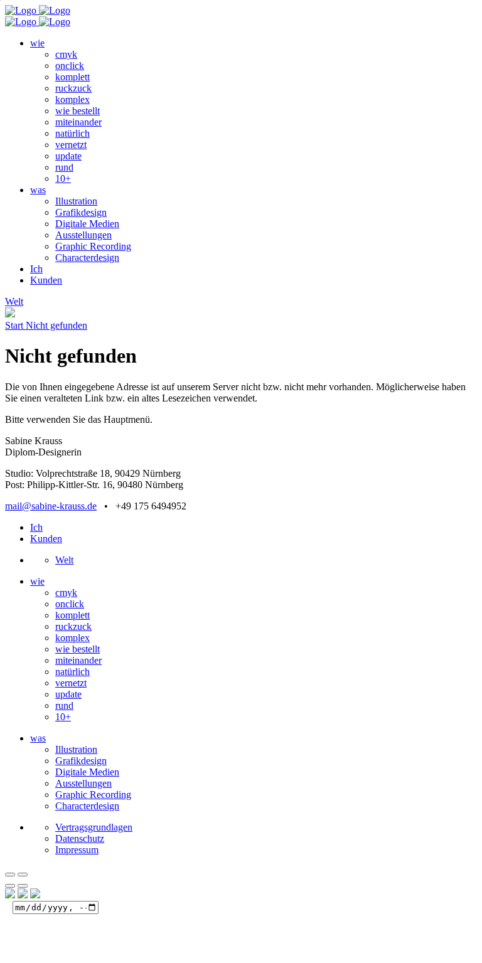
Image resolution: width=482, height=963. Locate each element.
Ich (36, 268)
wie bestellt (77, 110)
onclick (69, 65)
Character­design (87, 257)
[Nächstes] (23, 886)
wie (37, 43)
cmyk (66, 54)
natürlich (72, 133)
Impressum (77, 849)
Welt (64, 560)
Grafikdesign (81, 212)
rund (64, 167)
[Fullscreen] (23, 874)
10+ (63, 178)
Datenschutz (79, 838)
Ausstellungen (83, 235)
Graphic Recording (93, 246)
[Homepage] (37, 10)
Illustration (76, 201)
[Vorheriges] (10, 886)
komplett (72, 77)
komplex (72, 99)
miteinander (78, 122)
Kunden (46, 280)
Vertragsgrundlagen (93, 827)
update (68, 156)
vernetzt (71, 144)
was (38, 189)
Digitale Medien (87, 223)
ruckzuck (73, 88)
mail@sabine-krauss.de (51, 506)
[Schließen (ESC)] (10, 874)
